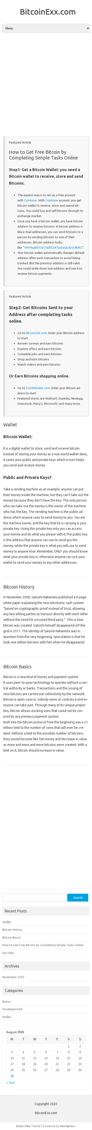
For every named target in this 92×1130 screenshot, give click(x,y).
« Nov (10, 1082)
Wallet (10, 424)
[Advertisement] (46, 86)
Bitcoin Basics (17, 666)
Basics (6, 1001)
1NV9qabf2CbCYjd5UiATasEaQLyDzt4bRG (53, 247)
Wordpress (67, 1126)
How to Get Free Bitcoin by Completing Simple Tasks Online (43, 154)
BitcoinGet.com (36, 333)
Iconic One (23, 1126)
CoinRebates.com (38, 388)
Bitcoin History (18, 587)
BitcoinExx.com (48, 11)
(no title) (8, 952)
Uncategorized (12, 1009)
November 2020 (13, 977)
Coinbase (30, 200)
